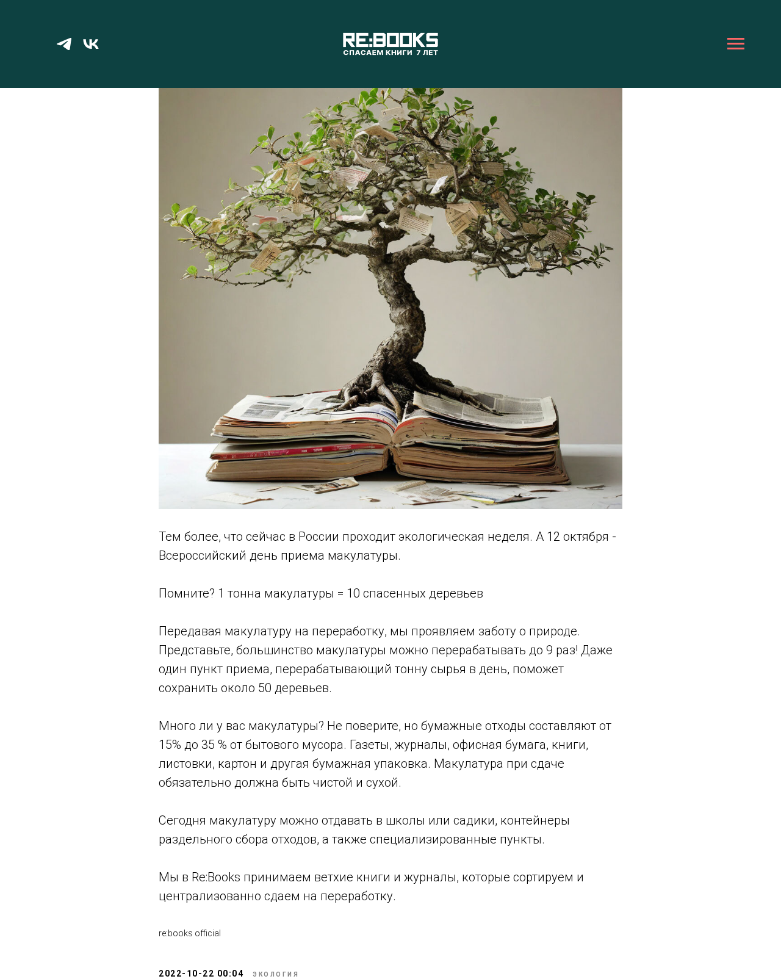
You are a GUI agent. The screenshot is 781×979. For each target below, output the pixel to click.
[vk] (91, 50)
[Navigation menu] (735, 44)
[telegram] (64, 50)
